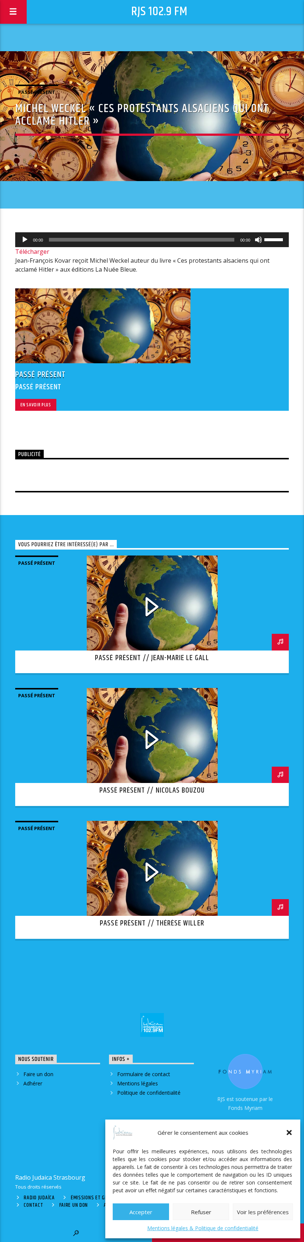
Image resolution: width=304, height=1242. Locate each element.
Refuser (201, 1212)
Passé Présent (36, 92)
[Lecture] (25, 239)
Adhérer (32, 1083)
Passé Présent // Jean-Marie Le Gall (152, 658)
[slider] (274, 239)
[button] (289, 1132)
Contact (33, 1205)
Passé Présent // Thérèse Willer (152, 923)
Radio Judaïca (39, 1198)
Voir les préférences (263, 1212)
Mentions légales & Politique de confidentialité (202, 1228)
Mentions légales (137, 1083)
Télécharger (32, 252)
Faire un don (38, 1074)
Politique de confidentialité (149, 1092)
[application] (152, 239)
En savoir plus (35, 405)
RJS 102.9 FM (159, 11)
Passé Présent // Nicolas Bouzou (152, 790)
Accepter (140, 1212)
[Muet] (258, 239)
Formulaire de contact (143, 1074)
